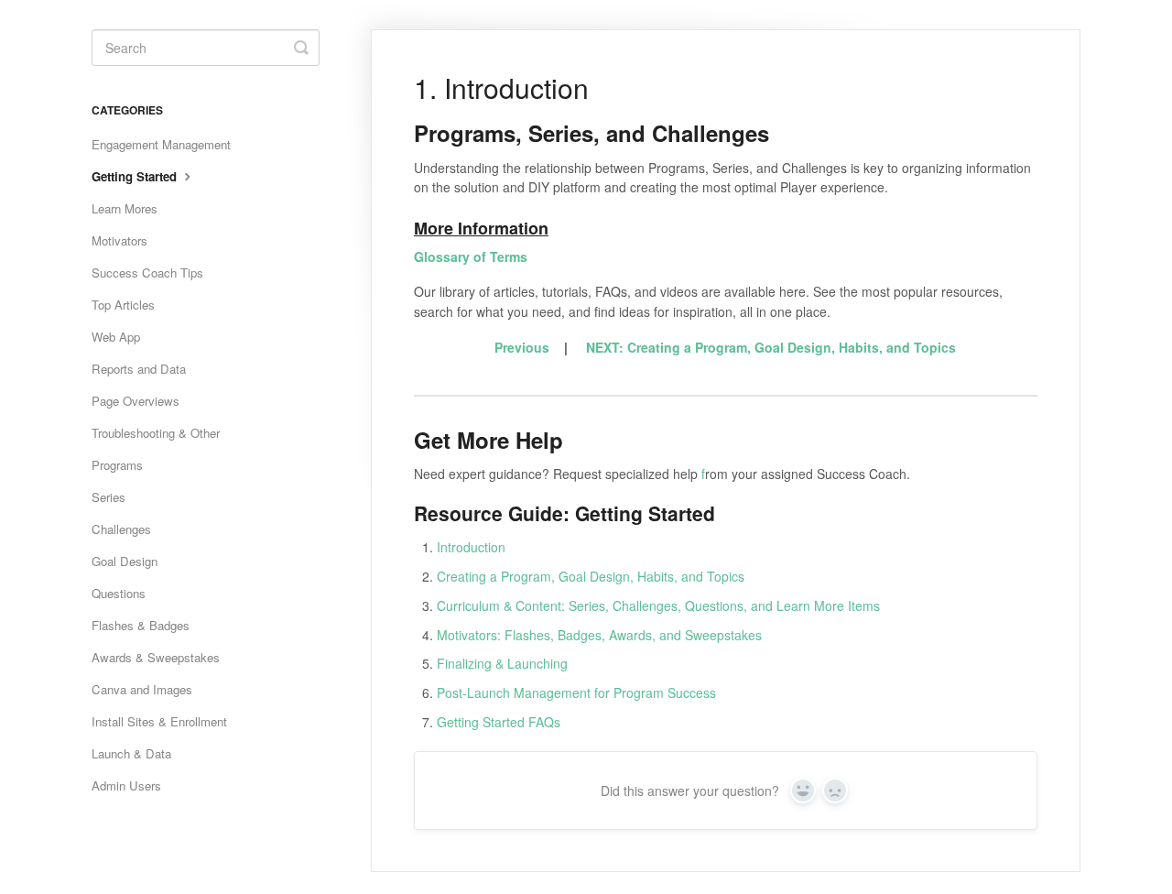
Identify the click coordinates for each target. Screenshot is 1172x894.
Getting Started (136, 176)
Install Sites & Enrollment (159, 721)
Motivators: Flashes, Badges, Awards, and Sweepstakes (599, 635)
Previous (521, 347)
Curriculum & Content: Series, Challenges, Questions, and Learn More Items (658, 605)
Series (108, 497)
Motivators (119, 240)
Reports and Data (139, 368)
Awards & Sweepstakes (156, 657)
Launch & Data (131, 753)
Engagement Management (161, 144)
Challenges (121, 529)
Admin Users (126, 785)
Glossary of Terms (470, 256)
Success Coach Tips (147, 272)
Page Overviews (135, 400)
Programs (117, 465)
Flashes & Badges (141, 625)
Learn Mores (124, 208)
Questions (119, 593)
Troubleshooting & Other (156, 433)
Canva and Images (142, 689)
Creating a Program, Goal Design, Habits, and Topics (590, 576)
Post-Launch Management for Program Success (576, 692)
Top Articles (123, 304)
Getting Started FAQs (498, 722)
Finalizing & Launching (502, 663)
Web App (116, 336)
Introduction (471, 547)
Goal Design (124, 561)
